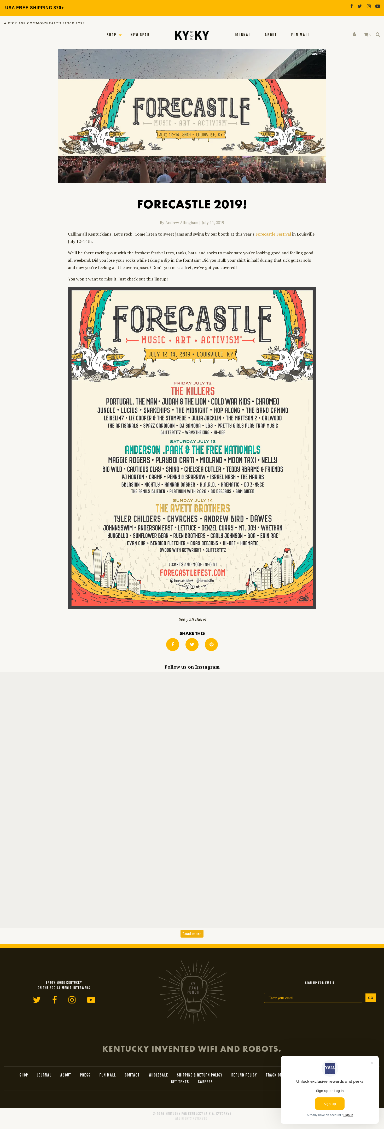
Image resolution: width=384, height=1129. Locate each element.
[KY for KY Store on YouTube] (377, 6)
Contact (132, 1075)
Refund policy (244, 1075)
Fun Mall (300, 35)
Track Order (277, 1075)
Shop (112, 35)
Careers (205, 1082)
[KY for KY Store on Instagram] (369, 6)
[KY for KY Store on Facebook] (351, 6)
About (271, 35)
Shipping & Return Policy (200, 1075)
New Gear (140, 35)
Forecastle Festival (273, 234)
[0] (366, 34)
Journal (243, 35)
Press (85, 1075)
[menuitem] (242, 35)
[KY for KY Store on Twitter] (360, 6)
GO (370, 998)
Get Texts (180, 1082)
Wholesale (158, 1075)
